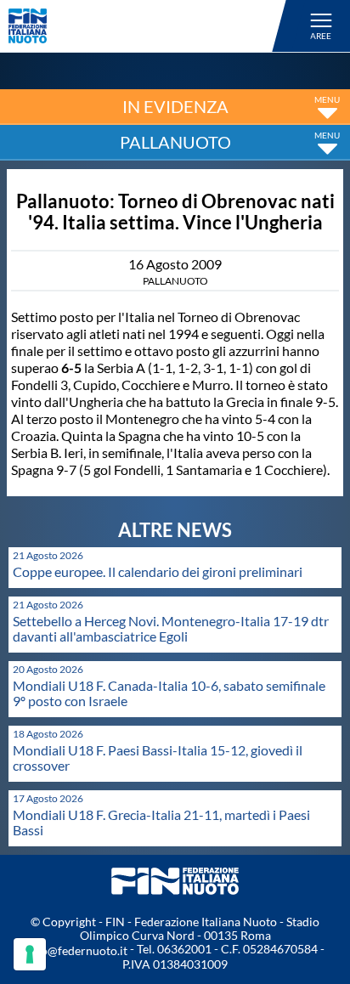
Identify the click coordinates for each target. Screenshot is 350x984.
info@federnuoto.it (76, 950)
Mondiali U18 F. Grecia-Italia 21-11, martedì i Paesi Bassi (161, 822)
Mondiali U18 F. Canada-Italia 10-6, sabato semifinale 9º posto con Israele (169, 693)
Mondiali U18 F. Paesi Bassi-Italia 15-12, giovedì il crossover (157, 757)
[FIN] (149, 25)
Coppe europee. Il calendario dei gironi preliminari (157, 571)
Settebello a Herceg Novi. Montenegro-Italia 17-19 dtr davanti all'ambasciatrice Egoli (171, 628)
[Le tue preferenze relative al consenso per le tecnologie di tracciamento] (30, 954)
